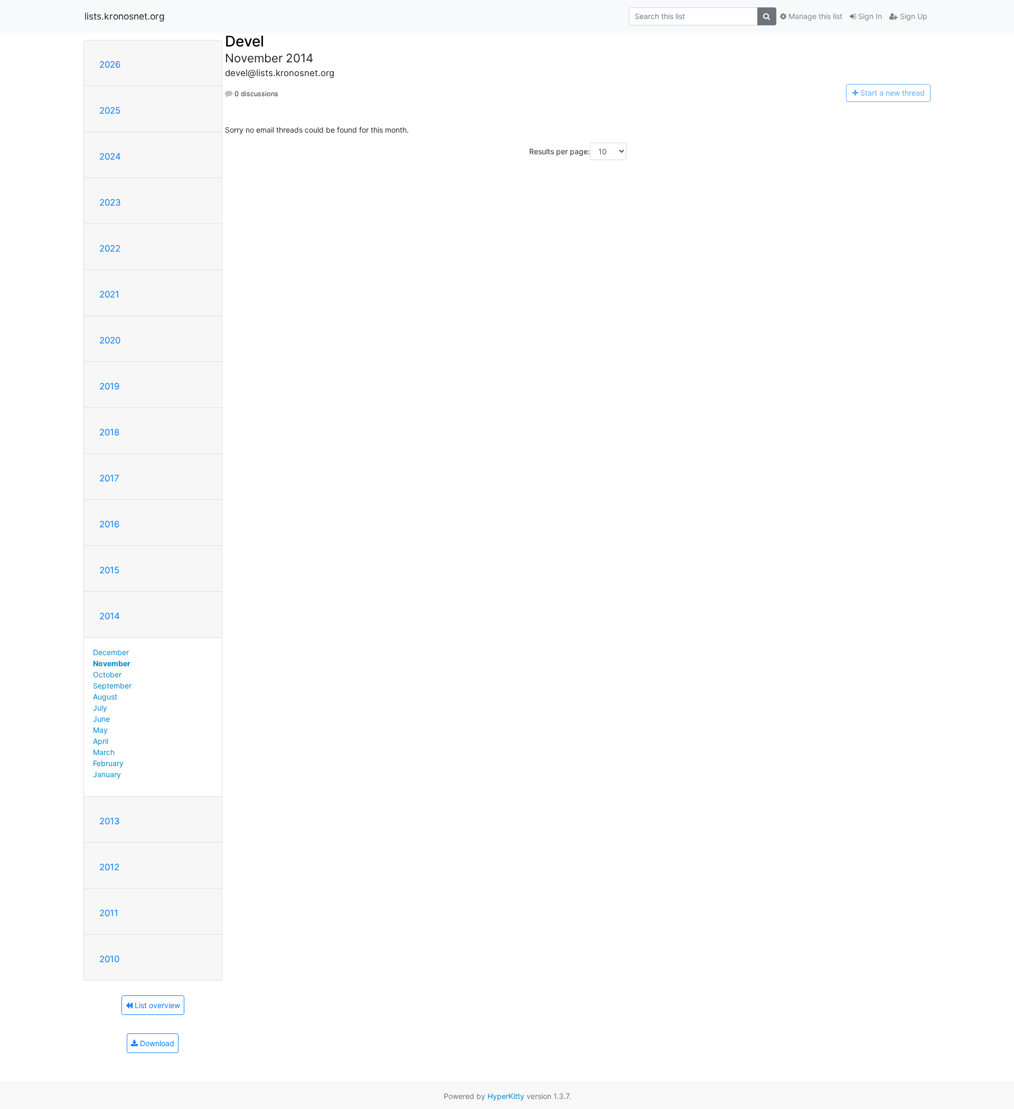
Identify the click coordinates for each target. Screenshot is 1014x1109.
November (111, 663)
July (100, 707)
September (112, 685)
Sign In (869, 16)
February (108, 763)
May (100, 729)
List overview (156, 1005)
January (107, 774)
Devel (244, 41)
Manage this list (814, 16)
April (100, 741)
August (105, 696)
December (111, 652)
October (107, 674)
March (104, 752)
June (101, 718)
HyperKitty (505, 1096)
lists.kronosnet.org (124, 16)
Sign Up (912, 16)
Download (156, 1043)
